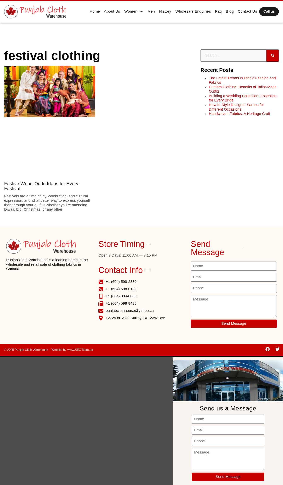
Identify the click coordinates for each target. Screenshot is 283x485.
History (165, 11)
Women (131, 11)
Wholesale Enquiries (193, 11)
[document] (141, 421)
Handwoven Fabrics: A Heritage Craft (239, 114)
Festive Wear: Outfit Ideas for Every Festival (41, 186)
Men (151, 11)
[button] (228, 358)
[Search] (272, 56)
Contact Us (247, 11)
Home (95, 11)
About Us (112, 11)
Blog (230, 11)
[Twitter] (277, 349)
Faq (218, 11)
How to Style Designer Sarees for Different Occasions (236, 107)
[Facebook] (267, 349)
